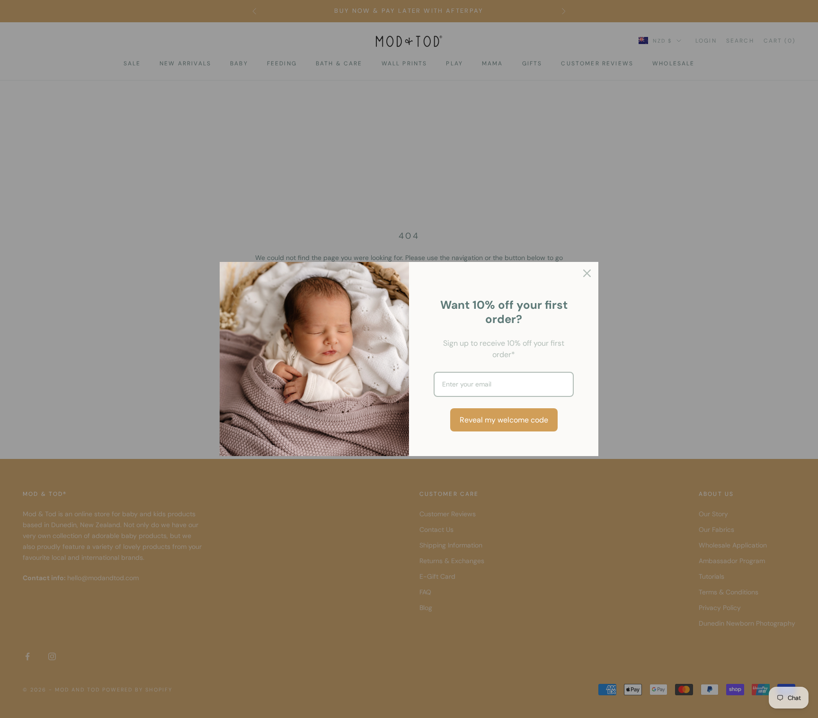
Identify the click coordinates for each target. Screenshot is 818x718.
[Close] (587, 273)
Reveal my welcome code (504, 420)
